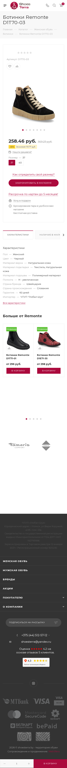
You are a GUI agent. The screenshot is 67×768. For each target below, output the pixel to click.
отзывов (32, 652)
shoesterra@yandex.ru (36, 641)
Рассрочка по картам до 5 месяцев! (33, 194)
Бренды (9, 579)
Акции (8, 588)
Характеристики (18, 235)
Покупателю (13, 597)
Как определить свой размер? (34, 174)
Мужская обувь (15, 570)
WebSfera (54, 751)
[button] (23, 130)
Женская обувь (15, 561)
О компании (13, 606)
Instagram (33, 683)
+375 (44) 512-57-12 (34, 635)
